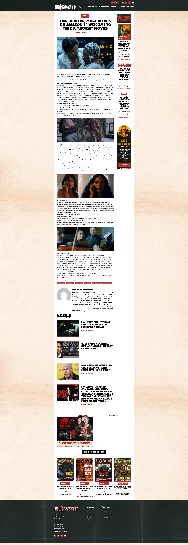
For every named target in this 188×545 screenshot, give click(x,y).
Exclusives (122, 37)
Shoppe (123, 7)
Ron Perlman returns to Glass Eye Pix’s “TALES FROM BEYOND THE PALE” (96, 367)
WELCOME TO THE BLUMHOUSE (102, 283)
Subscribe (115, 2)
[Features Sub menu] (117, 7)
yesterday (65, 74)
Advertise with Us (107, 511)
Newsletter (130, 7)
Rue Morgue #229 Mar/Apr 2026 (103, 488)
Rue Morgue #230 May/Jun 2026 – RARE (84, 488)
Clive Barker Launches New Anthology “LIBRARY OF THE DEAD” (97, 346)
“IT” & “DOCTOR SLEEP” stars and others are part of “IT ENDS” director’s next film (124, 102)
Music (121, 64)
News (121, 38)
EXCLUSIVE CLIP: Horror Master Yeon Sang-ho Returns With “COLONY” (124, 45)
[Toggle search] (80, 7)
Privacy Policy (106, 517)
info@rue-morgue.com (60, 528)
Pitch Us (104, 513)
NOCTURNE (79, 283)
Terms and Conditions (108, 515)
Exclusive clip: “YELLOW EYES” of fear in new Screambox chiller (95, 324)
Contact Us (89, 523)
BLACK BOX (61, 283)
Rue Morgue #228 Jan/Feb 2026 (122, 488)
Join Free (124, 165)
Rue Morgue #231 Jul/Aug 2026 (65, 488)
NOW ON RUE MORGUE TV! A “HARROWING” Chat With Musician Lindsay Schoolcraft (124, 74)
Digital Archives (104, 7)
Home (87, 511)
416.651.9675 (59, 524)
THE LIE (87, 283)
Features (88, 517)
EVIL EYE (69, 283)
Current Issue (92, 7)
